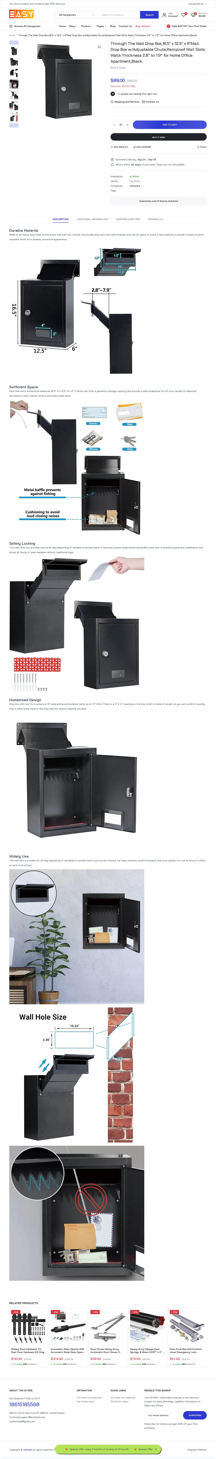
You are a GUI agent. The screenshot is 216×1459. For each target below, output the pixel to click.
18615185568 (24, 1404)
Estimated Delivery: (126, 159)
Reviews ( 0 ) (155, 219)
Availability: (117, 176)
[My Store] (21, 14)
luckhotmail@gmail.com (22, 1421)
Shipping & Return (128, 219)
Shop (72, 26)
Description (61, 219)
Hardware (135, 185)
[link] (43, 1315)
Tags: (113, 190)
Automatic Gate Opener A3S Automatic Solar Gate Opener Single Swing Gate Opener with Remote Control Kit (68, 1351)
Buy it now (158, 137)
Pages (101, 26)
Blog (112, 26)
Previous (14, 43)
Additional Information (92, 219)
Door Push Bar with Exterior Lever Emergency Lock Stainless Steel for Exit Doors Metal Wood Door (187, 1351)
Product (86, 26)
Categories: (117, 185)
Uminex (27, 1449)
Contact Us (125, 26)
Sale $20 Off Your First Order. (189, 26)
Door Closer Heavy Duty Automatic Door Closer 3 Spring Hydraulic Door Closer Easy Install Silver (107, 1351)
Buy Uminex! (143, 26)
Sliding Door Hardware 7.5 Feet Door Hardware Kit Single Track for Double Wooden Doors (28, 1351)
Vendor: (115, 181)
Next (14, 125)
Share (203, 147)
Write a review (118, 67)
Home (62, 26)
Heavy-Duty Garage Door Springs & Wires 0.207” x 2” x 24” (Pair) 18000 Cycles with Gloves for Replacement (147, 1351)
